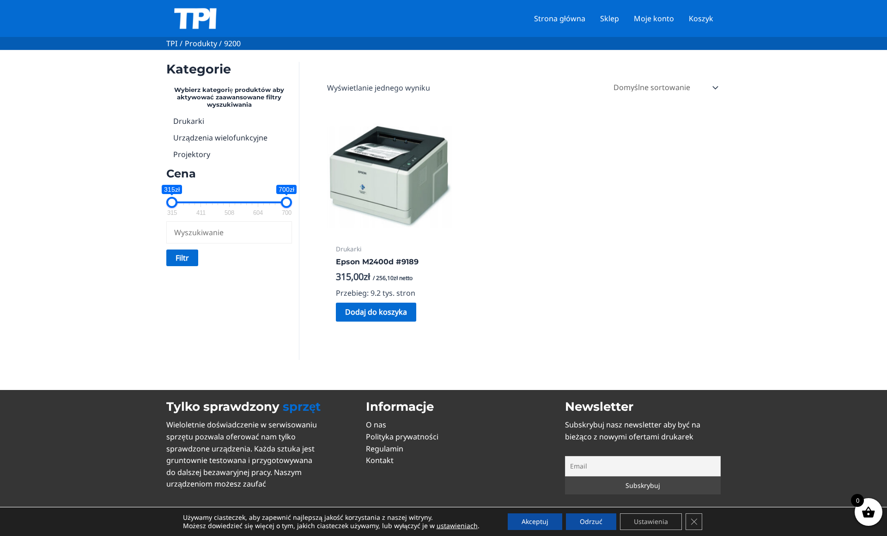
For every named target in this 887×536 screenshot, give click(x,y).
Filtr (182, 258)
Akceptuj (535, 521)
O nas (376, 425)
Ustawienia (651, 521)
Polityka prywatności (402, 437)
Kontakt (380, 460)
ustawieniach (457, 526)
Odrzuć (591, 521)
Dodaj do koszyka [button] (376, 312)
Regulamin (384, 449)
